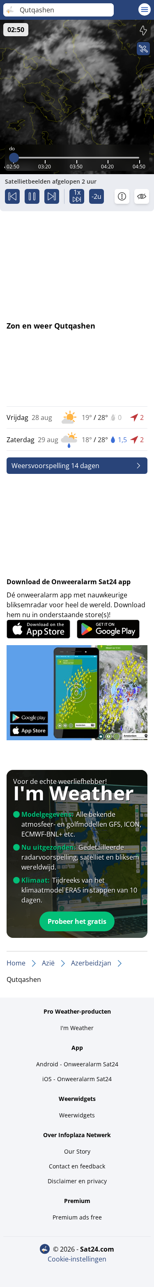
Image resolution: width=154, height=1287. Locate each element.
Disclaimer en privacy (77, 1181)
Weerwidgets (77, 1115)
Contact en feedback (77, 1166)
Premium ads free (77, 1217)
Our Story (77, 1151)
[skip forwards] (51, 196)
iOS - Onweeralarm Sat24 (77, 1079)
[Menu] (144, 9)
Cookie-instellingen (77, 1259)
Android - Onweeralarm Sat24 (77, 1064)
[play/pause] (32, 196)
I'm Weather (77, 1028)
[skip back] (12, 196)
